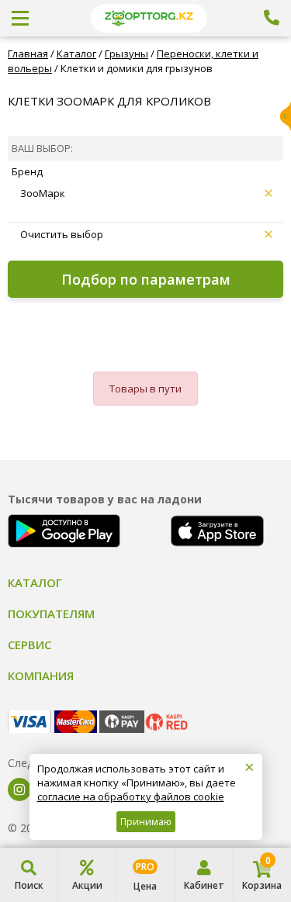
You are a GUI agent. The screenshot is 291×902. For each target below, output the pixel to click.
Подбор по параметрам (145, 279)
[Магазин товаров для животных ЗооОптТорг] (148, 18)
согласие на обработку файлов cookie (130, 797)
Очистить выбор (61, 234)
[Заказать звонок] (271, 17)
